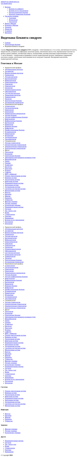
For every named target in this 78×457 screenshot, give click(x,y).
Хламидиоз (9, 165)
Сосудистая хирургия (12, 93)
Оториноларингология (13, 90)
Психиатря (8, 154)
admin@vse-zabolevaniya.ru (10, 2)
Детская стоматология (12, 143)
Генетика (8, 216)
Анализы (8, 27)
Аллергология (10, 106)
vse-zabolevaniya (6, 3)
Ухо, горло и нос (10, 211)
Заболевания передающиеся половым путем (20, 157)
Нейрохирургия (10, 80)
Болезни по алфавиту (16, 9)
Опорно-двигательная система (15, 176)
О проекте (8, 31)
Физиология (13, 20)
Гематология (9, 110)
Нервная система (11, 178)
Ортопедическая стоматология (15, 145)
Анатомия (12, 18)
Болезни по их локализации (18, 11)
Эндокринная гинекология (14, 102)
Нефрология (9, 128)
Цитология (8, 223)
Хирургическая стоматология (15, 148)
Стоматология (10, 214)
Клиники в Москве (11, 25)
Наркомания (9, 218)
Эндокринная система (12, 187)
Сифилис (8, 172)
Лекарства (8, 29)
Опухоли (8, 209)
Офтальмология (10, 91)
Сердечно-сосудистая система (15, 189)
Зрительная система (12, 185)
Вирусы (7, 192)
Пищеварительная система (14, 183)
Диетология (9, 152)
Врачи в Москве (10, 23)
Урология (8, 99)
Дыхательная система (12, 179)
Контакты (8, 33)
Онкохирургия (10, 86)
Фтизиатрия (9, 135)
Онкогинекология (11, 82)
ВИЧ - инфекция (10, 174)
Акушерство (9, 71)
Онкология (8, 84)
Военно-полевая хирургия (14, 73)
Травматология (10, 97)
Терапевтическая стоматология (15, 146)
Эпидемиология (10, 139)
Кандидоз (8, 167)
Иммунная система (11, 181)
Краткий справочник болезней (19, 14)
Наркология (9, 124)
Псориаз (8, 170)
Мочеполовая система (12, 190)
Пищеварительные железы (14, 207)
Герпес (7, 161)
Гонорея (7, 163)
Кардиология (9, 123)
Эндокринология (11, 137)
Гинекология (9, 75)
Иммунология (10, 119)
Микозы (7, 196)
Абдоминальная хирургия (14, 69)
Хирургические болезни (13, 101)
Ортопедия (8, 88)
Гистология (13, 22)
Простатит (8, 168)
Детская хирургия (11, 77)
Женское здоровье (11, 201)
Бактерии (8, 194)
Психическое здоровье (12, 205)
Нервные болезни (11, 126)
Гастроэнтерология (11, 108)
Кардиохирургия (11, 79)
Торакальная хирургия (12, 95)
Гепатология (9, 112)
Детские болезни (11, 115)
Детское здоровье (11, 203)
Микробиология (10, 159)
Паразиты (8, 198)
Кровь (7, 212)
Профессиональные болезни (14, 130)
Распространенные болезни (18, 12)
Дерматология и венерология (15, 113)
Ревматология (10, 134)
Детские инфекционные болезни (16, 117)
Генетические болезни (12, 156)
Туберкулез (9, 200)
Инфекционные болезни (13, 121)
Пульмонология (10, 132)
